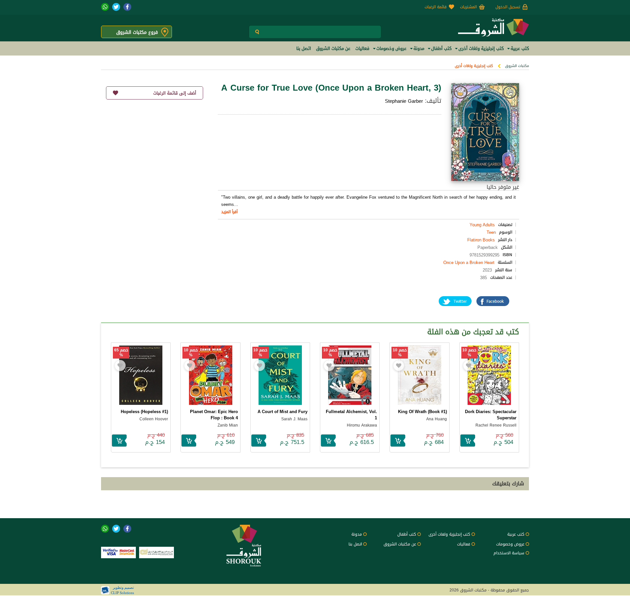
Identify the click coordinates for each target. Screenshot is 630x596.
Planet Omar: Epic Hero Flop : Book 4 (214, 415)
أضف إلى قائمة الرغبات (174, 93)
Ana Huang (436, 419)
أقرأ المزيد (229, 211)
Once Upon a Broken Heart (468, 262)
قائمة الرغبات (436, 7)
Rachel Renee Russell (495, 425)
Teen (491, 232)
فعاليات (463, 544)
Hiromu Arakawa (362, 425)
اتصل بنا (355, 544)
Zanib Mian (228, 425)
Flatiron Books (481, 240)
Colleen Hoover (153, 419)
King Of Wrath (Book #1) (422, 412)
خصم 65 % (121, 353)
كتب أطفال (406, 534)
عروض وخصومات (510, 544)
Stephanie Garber (404, 101)
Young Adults (482, 225)
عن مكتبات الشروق (400, 544)
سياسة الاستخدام (509, 553)
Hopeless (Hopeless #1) (144, 412)
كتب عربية (515, 534)
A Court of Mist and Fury (282, 412)
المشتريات (468, 7)
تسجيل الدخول (507, 7)
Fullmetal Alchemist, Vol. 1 (351, 415)
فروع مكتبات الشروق (137, 32)
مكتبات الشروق (517, 65)
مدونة (356, 534)
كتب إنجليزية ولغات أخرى (474, 65)
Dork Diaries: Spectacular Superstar (490, 415)
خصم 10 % (469, 353)
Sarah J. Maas (294, 419)
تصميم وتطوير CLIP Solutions (122, 590)
